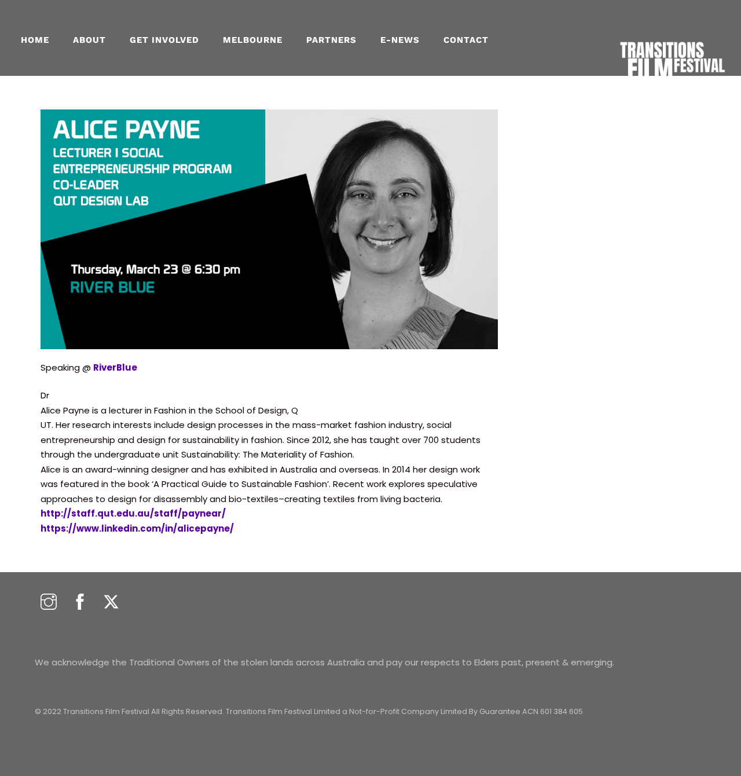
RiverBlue (115, 367)
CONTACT (466, 40)
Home (35, 40)
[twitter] (111, 602)
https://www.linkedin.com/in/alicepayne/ (137, 528)
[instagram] (49, 602)
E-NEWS (400, 40)
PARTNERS (331, 40)
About (89, 40)
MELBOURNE (253, 40)
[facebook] (80, 602)
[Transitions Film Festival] (671, 87)
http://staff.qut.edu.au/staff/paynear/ (133, 513)
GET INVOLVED (164, 40)
